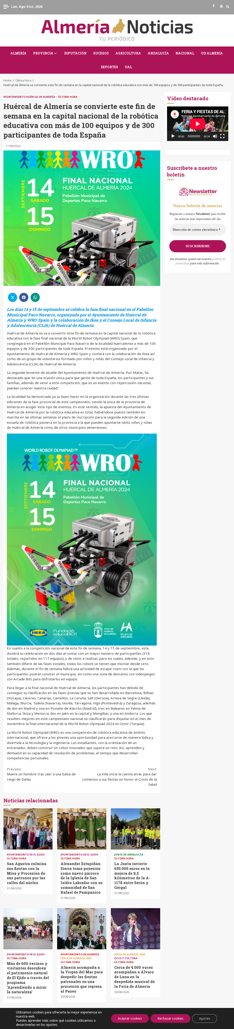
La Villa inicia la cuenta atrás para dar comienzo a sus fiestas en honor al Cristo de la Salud (119, 777)
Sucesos (101, 53)
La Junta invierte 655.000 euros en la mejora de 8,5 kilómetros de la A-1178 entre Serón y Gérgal (135, 829)
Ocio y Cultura (126, 958)
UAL (128, 67)
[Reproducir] (173, 136)
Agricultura (128, 53)
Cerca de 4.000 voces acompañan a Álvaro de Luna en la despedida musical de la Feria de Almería (135, 928)
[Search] (228, 6)
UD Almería (212, 53)
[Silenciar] (215, 136)
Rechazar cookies (170, 1018)
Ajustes (204, 1018)
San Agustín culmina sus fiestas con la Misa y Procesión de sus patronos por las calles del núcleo (28, 829)
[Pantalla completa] (222, 136)
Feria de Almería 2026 (76, 958)
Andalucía (158, 53)
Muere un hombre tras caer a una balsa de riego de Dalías (41, 774)
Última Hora (67, 96)
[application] (197, 123)
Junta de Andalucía (129, 854)
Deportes (109, 67)
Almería (18, 53)
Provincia (43, 53)
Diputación (75, 53)
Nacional (185, 53)
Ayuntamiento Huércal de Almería (29, 96)
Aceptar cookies (130, 1018)
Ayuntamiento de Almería (80, 954)
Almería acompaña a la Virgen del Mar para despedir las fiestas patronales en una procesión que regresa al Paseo (81, 928)
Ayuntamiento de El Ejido (26, 854)
